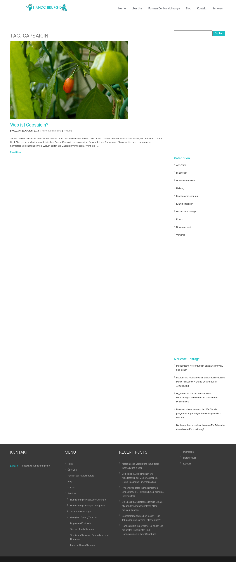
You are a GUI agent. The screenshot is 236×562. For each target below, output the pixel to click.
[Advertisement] (200, 97)
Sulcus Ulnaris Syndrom (82, 529)
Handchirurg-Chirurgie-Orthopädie (87, 505)
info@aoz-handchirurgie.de (36, 465)
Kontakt (201, 8)
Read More (15, 152)
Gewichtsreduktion (185, 180)
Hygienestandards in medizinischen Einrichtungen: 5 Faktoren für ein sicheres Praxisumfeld (197, 397)
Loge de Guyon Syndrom (82, 545)
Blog (188, 8)
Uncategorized (183, 227)
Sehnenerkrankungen (81, 511)
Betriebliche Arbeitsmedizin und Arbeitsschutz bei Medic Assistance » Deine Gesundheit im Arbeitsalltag (200, 381)
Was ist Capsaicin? (29, 125)
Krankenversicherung (187, 196)
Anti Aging (181, 165)
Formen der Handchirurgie (164, 8)
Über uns (137, 8)
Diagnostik (181, 173)
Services (217, 8)
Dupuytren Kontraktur (81, 523)
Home (122, 8)
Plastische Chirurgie (186, 211)
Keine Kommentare (51, 130)
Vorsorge (180, 235)
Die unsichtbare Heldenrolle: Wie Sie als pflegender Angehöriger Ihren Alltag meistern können (198, 413)
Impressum (188, 452)
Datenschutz (189, 458)
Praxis (179, 219)
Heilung (68, 130)
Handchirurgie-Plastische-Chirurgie (88, 499)
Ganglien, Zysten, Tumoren (83, 517)
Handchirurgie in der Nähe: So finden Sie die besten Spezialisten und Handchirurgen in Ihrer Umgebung (142, 530)
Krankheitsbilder (184, 204)
